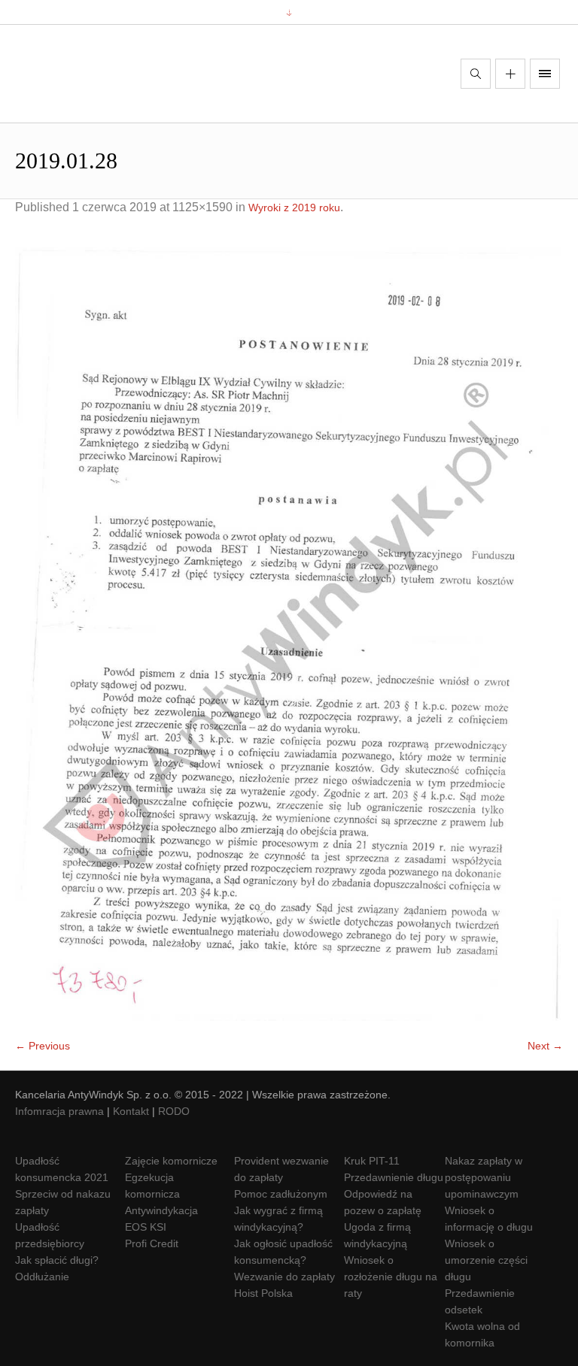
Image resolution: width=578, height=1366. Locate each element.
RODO (174, 1111)
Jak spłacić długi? (57, 1260)
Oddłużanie (42, 1277)
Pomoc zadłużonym (280, 1194)
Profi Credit (151, 1243)
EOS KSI (145, 1227)
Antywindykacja (161, 1210)
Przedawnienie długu (393, 1177)
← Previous (42, 1046)
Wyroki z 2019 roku (294, 207)
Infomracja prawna (59, 1111)
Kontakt (131, 1111)
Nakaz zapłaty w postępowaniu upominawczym (483, 1177)
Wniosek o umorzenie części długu (486, 1260)
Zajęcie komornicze (171, 1161)
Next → (545, 1046)
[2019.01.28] (289, 634)
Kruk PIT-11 (372, 1161)
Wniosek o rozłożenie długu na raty (390, 1276)
